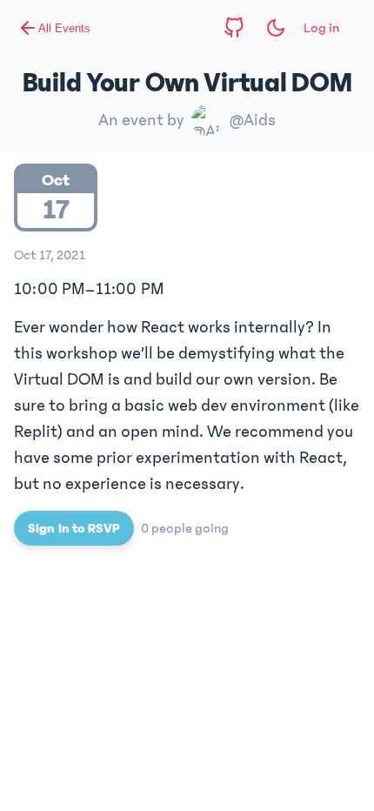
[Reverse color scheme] (276, 28)
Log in (321, 28)
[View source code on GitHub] (234, 28)
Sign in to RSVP (74, 528)
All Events (64, 28)
